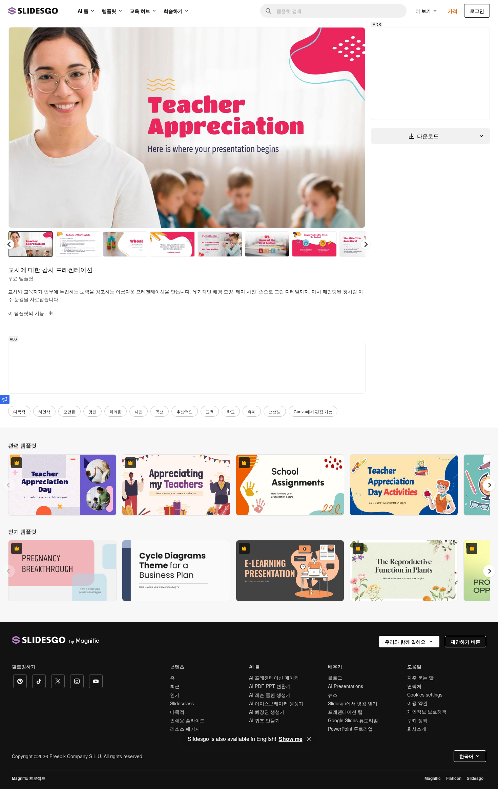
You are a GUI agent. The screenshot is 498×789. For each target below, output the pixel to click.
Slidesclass (182, 703)
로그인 (477, 10)
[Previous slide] (9, 485)
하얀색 (44, 411)
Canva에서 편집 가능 (313, 411)
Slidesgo (475, 778)
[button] (365, 244)
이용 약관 (417, 703)
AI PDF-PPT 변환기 (270, 686)
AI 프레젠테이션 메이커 (274, 677)
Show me (291, 739)
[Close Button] (309, 738)
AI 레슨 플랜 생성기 (270, 695)
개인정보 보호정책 (427, 711)
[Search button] (268, 11)
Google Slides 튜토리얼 (353, 720)
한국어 (466, 756)
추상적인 (185, 411)
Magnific (432, 778)
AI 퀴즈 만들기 (264, 720)
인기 (175, 695)
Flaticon (453, 778)
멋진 (92, 411)
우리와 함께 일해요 (405, 641)
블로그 (335, 677)
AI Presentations (345, 686)
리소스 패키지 (185, 728)
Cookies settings (424, 695)
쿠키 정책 (417, 720)
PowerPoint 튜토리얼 (350, 728)
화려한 (115, 411)
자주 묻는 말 (420, 677)
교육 (210, 411)
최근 (175, 686)
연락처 (414, 686)
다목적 (19, 411)
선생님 (275, 411)
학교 (231, 411)
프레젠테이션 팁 (345, 711)
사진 (138, 411)
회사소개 (416, 728)
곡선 (159, 411)
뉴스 (332, 695)
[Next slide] (355, 128)
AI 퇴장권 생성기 (267, 711)
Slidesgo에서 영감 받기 (352, 703)
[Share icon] (353, 38)
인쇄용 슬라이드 (187, 720)
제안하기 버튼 (465, 641)
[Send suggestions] (4, 399)
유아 (252, 411)
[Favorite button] (336, 38)
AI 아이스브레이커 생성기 (276, 703)
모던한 (69, 411)
